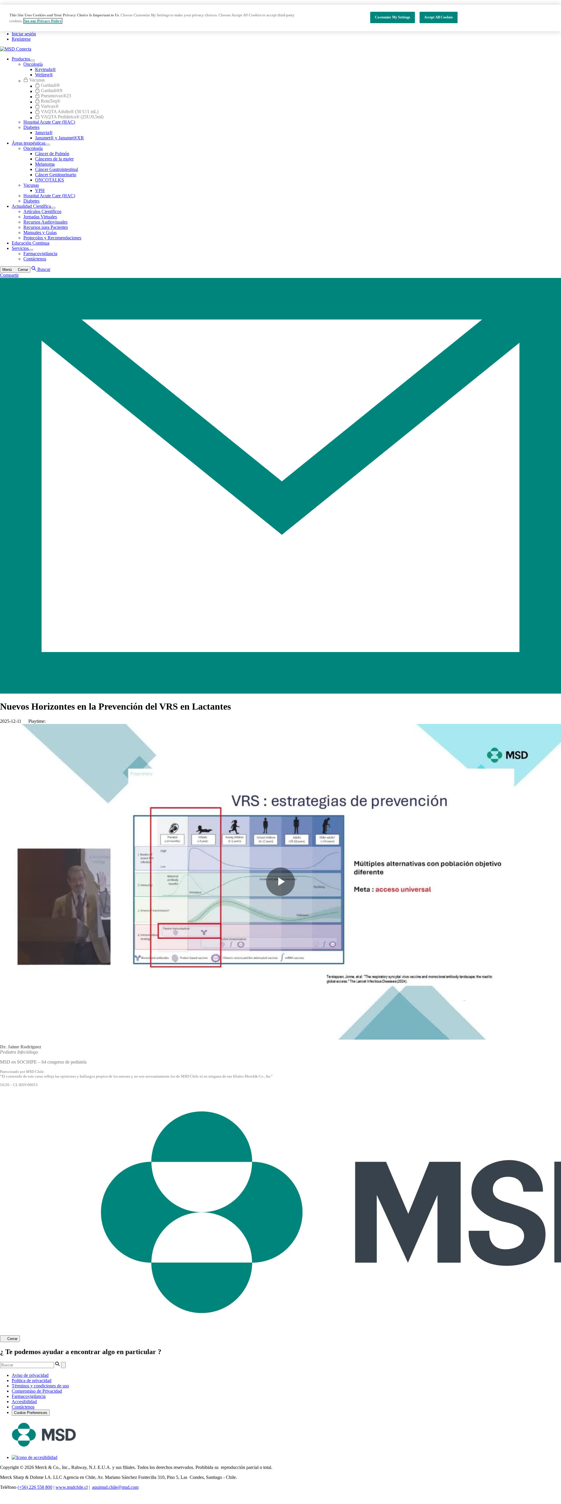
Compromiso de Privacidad (37, 1391)
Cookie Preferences (30, 1412)
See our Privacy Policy (43, 21)
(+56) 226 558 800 (35, 1487)
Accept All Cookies (438, 17)
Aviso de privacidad (30, 1375)
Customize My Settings (392, 17)
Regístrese (21, 39)
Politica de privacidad (31, 1380)
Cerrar (12, 1339)
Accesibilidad (24, 1401)
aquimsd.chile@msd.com (115, 1487)
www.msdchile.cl (72, 1487)
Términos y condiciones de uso (40, 1385)
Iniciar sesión (24, 33)
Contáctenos (23, 1406)
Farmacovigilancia (29, 1396)
